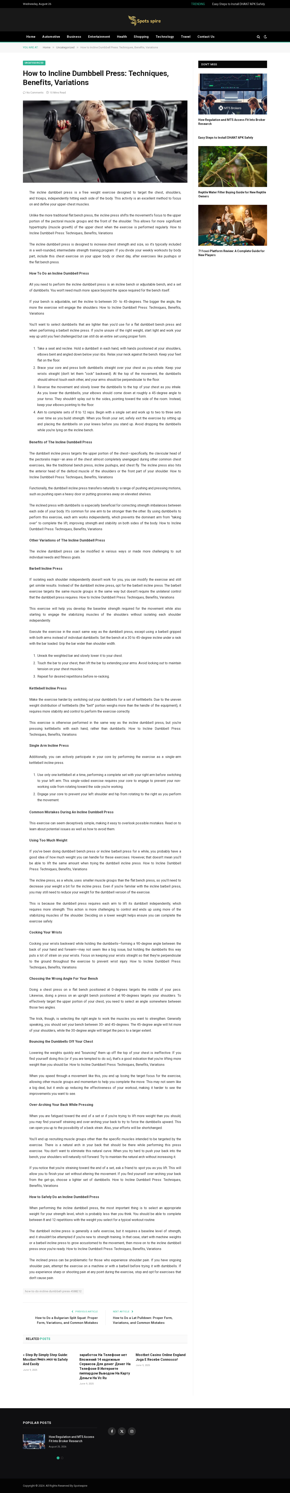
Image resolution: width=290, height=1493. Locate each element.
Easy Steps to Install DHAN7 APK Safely (238, 4)
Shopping (141, 37)
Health (122, 37)
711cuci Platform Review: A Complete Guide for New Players (231, 253)
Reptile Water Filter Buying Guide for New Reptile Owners (232, 194)
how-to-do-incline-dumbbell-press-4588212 (53, 1291)
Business (74, 37)
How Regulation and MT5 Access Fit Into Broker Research (231, 122)
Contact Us (206, 37)
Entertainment (99, 37)
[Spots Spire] (145, 19)
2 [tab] (62, 1458)
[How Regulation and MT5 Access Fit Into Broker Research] (232, 94)
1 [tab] (58, 1458)
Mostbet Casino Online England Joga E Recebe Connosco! (161, 1357)
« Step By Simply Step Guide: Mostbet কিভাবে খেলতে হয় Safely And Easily (45, 1359)
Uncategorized (34, 63)
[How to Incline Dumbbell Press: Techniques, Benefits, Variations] (105, 141)
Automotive (51, 37)
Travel (186, 37)
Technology (165, 37)
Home (30, 37)
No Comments (35, 92)
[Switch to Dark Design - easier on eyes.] (265, 36)
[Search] (258, 37)
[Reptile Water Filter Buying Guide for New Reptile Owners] (232, 166)
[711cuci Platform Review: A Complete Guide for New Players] (232, 225)
